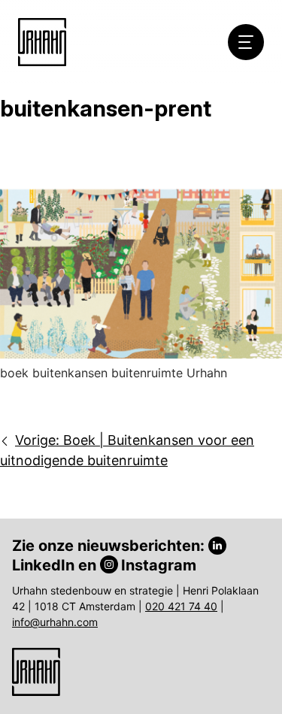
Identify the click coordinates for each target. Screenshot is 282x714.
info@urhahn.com (55, 622)
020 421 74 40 (181, 606)
